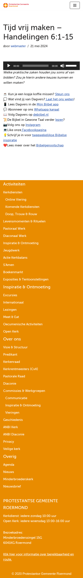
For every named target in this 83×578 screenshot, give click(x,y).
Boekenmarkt (13, 272)
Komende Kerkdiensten (22, 207)
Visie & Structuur (15, 347)
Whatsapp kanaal (46, 109)
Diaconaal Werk (14, 236)
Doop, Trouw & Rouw (21, 214)
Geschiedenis (13, 420)
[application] (41, 65)
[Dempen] (62, 66)
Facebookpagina (33, 130)
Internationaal (13, 302)
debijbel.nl (41, 114)
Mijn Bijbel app (48, 104)
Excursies (10, 295)
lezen (59, 119)
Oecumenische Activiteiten (23, 324)
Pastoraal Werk (14, 228)
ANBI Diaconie (13, 434)
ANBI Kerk (10, 427)
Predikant (10, 354)
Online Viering (15, 199)
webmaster (18, 46)
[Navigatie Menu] (75, 5)
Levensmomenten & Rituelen (24, 221)
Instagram (33, 125)
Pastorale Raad (14, 376)
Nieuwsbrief (12, 486)
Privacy (8, 441)
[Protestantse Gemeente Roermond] (16, 5)
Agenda (8, 464)
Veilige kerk (11, 449)
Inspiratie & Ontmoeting (21, 243)
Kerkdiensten (12, 192)
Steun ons (62, 94)
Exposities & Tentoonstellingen (26, 279)
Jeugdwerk (11, 250)
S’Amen (8, 265)
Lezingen (10, 309)
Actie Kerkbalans (15, 257)
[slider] (72, 65)
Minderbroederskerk (18, 479)
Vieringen (12, 412)
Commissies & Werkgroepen (24, 391)
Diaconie (9, 383)
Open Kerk (11, 331)
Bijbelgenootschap (50, 145)
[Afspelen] (9, 66)
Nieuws (8, 472)
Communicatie (16, 398)
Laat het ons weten (59, 99)
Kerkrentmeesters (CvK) (20, 369)
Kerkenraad (11, 361)
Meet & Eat (11, 317)
